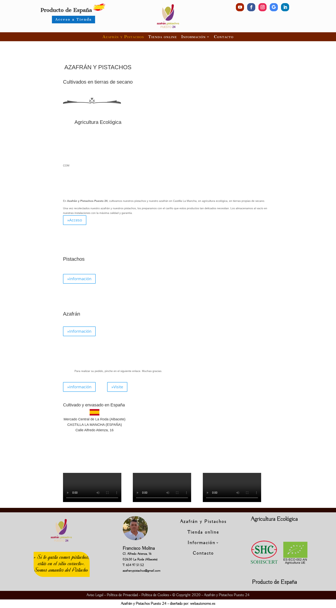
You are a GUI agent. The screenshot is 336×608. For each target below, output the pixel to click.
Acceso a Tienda (73, 19)
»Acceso (74, 220)
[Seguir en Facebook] (251, 7)
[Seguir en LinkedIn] (285, 7)
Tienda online (162, 36)
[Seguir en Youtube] (240, 7)
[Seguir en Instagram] (262, 7)
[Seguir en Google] (274, 7)
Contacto (224, 36)
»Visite (117, 386)
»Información (79, 278)
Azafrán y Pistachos (123, 36)
